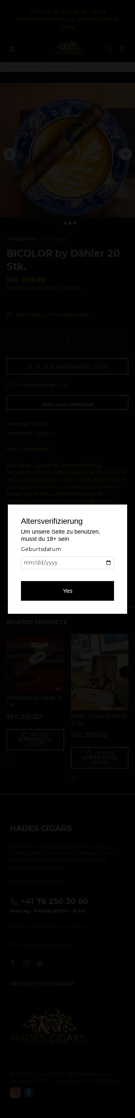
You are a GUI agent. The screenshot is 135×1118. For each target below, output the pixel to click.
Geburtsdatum (41, 549)
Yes (67, 591)
